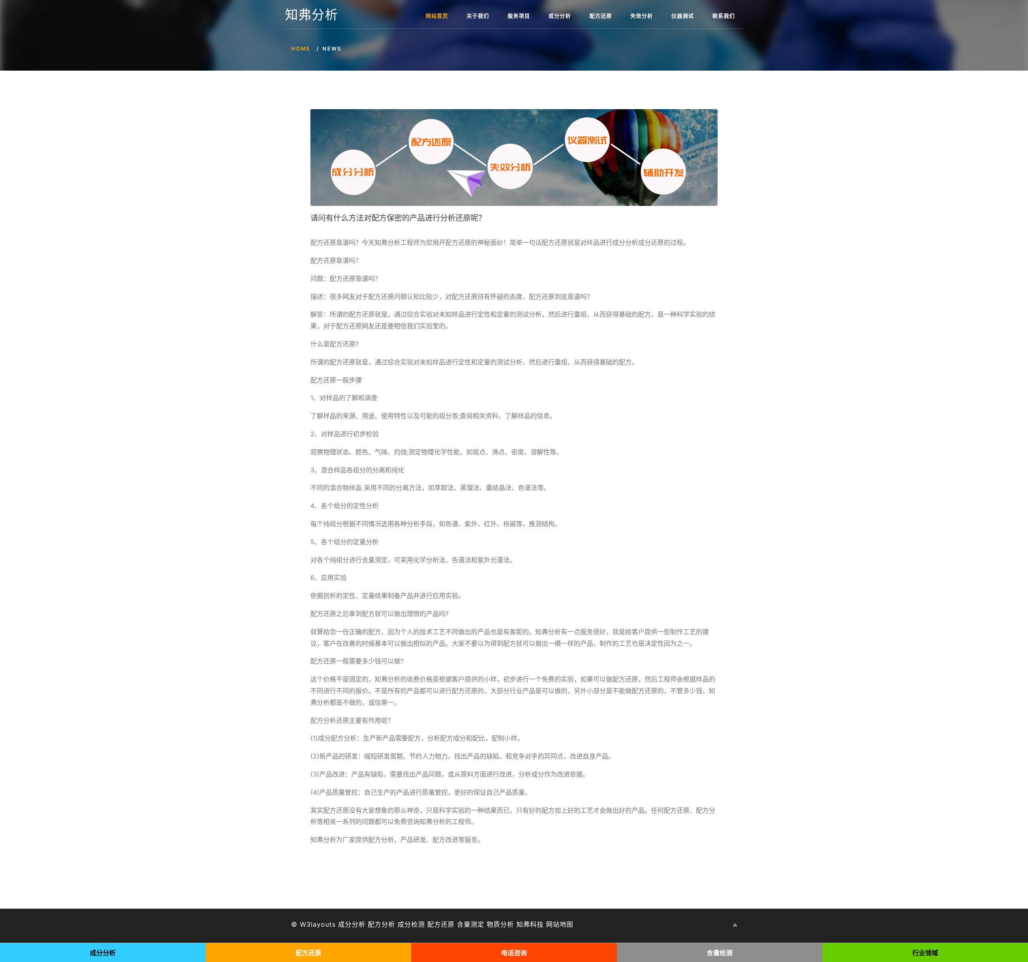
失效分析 (641, 15)
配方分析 (381, 924)
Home (300, 48)
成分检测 (411, 924)
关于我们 (478, 15)
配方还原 (600, 15)
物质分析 (500, 924)
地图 (566, 924)
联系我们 (723, 15)
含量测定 (470, 924)
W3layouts (318, 924)
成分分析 (560, 15)
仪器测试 (682, 15)
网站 (553, 924)
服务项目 (519, 15)
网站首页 (437, 15)
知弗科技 (530, 924)
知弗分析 (311, 15)
